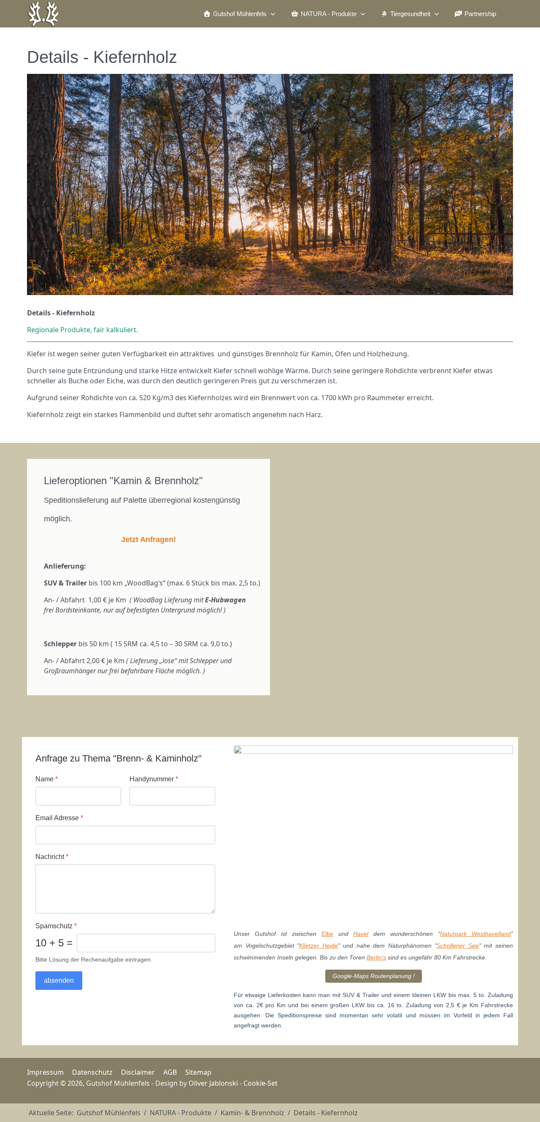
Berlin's (376, 957)
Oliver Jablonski (213, 1083)
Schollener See (458, 945)
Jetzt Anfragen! (148, 539)
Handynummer (154, 779)
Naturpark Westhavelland (475, 933)
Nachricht (51, 856)
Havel (360, 933)
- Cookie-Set (258, 1083)
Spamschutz (56, 926)
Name (46, 779)
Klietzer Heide (318, 945)
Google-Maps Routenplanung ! (373, 976)
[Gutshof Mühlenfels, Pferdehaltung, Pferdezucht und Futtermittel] (43, 13)
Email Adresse (59, 817)
